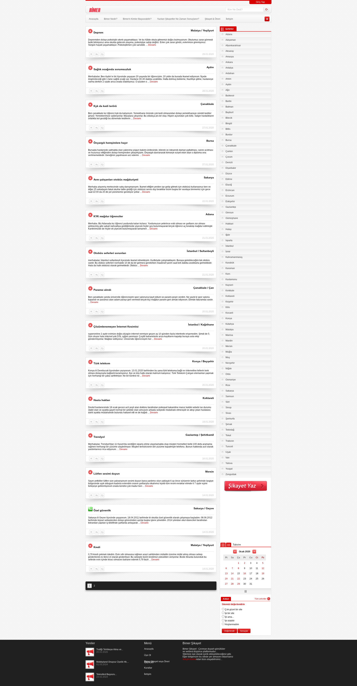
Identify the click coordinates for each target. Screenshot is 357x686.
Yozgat (229, 468)
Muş (228, 357)
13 (226, 573)
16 (244, 573)
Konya (229, 318)
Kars (228, 274)
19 (263, 573)
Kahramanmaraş (234, 257)
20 (226, 578)
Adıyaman (231, 40)
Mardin (229, 340)
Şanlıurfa (230, 418)
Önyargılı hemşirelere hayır (111, 142)
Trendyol (99, 436)
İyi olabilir (229, 620)
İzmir (228, 251)
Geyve (210, 508)
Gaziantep (231, 207)
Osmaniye (231, 379)
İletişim (229, 19)
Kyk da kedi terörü (105, 106)
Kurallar (148, 668)
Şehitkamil (207, 434)
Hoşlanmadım (231, 624)
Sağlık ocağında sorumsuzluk (112, 69)
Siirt (227, 402)
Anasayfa (93, 19)
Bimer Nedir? (110, 19)
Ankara (229, 62)
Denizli (229, 162)
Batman (229, 106)
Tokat (228, 435)
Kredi (97, 547)
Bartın (228, 101)
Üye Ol (147, 655)
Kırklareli (230, 296)
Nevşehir (230, 363)
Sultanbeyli (207, 251)
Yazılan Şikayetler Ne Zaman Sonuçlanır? (178, 19)
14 (232, 573)
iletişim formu (189, 659)
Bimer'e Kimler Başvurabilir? (137, 19)
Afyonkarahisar (233, 45)
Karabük (230, 262)
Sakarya (230, 391)
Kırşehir (229, 301)
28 (232, 584)
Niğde (229, 368)
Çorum (229, 157)
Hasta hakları (102, 400)
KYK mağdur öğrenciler (108, 216)
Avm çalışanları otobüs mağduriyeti (116, 179)
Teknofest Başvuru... (106, 674)
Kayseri (229, 285)
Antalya (229, 67)
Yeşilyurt (208, 30)
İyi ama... (229, 617)
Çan (211, 287)
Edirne (229, 179)
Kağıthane (207, 324)
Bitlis (228, 129)
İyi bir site (229, 613)
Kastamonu (231, 279)
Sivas (228, 413)
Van (227, 457)
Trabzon (230, 441)
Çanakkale (231, 145)
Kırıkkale (230, 290)
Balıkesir (230, 95)
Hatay (228, 229)
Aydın (228, 84)
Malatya (230, 329)
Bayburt (229, 112)
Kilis (228, 307)
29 (238, 584)
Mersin (229, 346)
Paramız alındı (102, 289)
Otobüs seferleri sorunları (110, 253)
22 (238, 578)
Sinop (228, 407)
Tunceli (229, 446)
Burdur (229, 134)
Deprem (98, 32)
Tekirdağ (230, 429)
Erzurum (230, 196)
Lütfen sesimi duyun (107, 473)
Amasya (230, 56)
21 (232, 578)
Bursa (228, 140)
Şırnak (229, 424)
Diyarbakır (231, 168)
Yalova (229, 463)
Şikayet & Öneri (212, 19)
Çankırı (229, 151)
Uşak (228, 452)
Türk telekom (102, 363)
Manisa (229, 335)
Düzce (229, 173)
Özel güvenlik (102, 510)
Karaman (230, 268)
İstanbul (230, 246)
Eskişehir (230, 201)
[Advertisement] (245, 517)
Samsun (230, 396)
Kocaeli (229, 313)
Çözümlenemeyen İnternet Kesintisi (116, 326)
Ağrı (228, 90)
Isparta (229, 240)
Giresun (230, 212)
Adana (229, 34)
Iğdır (228, 235)
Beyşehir (208, 361)
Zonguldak (231, 474)
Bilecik (229, 118)
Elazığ (229, 184)
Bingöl (229, 123)
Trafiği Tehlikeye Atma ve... (109, 649)
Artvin (228, 79)
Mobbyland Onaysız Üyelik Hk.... (112, 662)
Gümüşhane (232, 218)
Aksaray (230, 51)
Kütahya (230, 324)
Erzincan (230, 190)
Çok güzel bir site (233, 609)
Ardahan (230, 73)
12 (263, 568)
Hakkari (229, 223)
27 (226, 584)
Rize (228, 385)
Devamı (152, 45)
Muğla (229, 352)
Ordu (228, 374)
